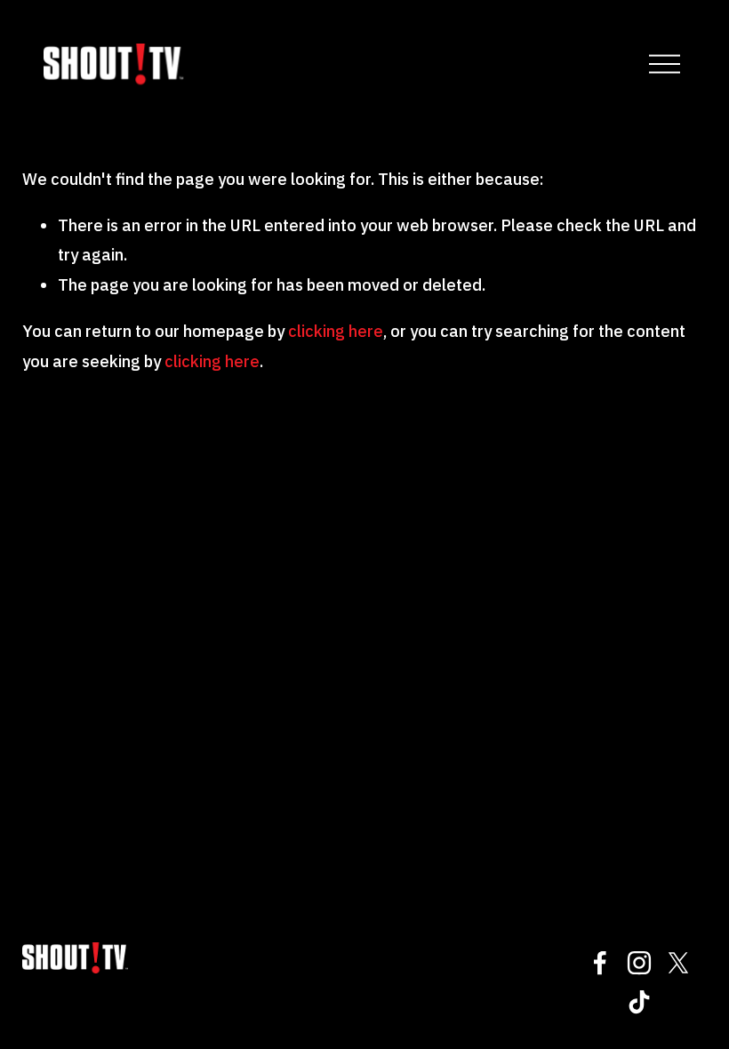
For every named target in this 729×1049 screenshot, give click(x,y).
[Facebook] (600, 962)
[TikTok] (639, 1001)
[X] (678, 962)
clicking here (335, 330)
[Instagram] (639, 962)
